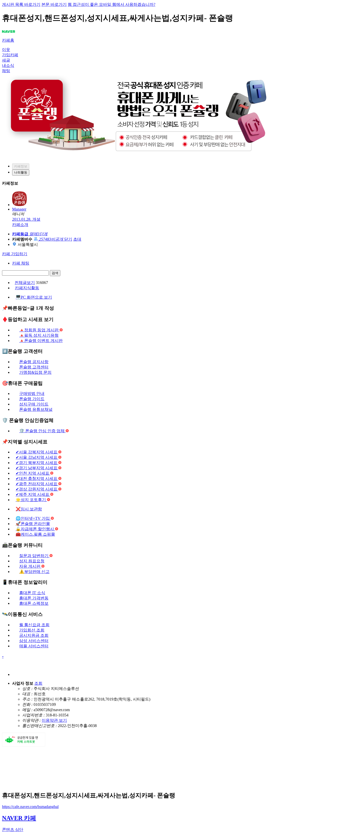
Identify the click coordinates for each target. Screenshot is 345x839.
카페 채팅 (20, 263)
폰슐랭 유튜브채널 (36, 409)
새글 (6, 60)
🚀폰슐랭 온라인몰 (33, 524)
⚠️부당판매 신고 (34, 571)
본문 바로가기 (54, 4)
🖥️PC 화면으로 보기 (34, 297)
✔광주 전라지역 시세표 (37, 484)
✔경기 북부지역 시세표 (37, 462)
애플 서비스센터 (33, 646)
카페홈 (8, 40)
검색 (55, 273)
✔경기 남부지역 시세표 (37, 468)
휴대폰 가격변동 (33, 598)
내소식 (8, 65)
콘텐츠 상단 (12, 829)
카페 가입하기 (14, 254)
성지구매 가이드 (33, 404)
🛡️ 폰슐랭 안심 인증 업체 (42, 431)
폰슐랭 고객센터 (33, 367)
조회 (38, 683)
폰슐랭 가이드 (31, 399)
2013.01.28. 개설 (26, 219)
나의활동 (20, 172)
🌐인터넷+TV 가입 (33, 518)
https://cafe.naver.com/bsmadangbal (30, 806)
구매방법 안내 (31, 393)
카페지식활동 (27, 288)
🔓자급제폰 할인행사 (35, 529)
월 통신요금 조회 (34, 625)
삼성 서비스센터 (33, 641)
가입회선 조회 (31, 630)
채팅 (6, 71)
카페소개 (20, 224)
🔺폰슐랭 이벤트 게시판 (41, 340)
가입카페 (10, 55)
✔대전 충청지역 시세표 (37, 478)
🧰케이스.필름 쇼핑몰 (35, 534)
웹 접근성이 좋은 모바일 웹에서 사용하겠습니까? (111, 4)
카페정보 (20, 166)
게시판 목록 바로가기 (21, 4)
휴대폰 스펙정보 (33, 603)
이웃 (6, 49)
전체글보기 (25, 282)
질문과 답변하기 (34, 556)
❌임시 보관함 (29, 509)
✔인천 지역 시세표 (33, 473)
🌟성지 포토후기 (31, 500)
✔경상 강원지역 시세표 (37, 489)
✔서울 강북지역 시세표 (37, 452)
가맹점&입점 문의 (35, 372)
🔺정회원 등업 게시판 (39, 330)
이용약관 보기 (54, 720)
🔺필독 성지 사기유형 (39, 335)
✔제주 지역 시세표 (33, 494)
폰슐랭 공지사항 (33, 362)
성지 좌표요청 (31, 561)
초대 (77, 239)
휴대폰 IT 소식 (32, 593)
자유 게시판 (30, 566)
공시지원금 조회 (33, 635)
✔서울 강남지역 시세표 (37, 457)
